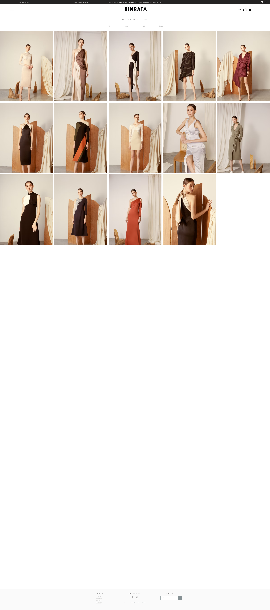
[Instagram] (137, 597)
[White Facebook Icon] (266, 2)
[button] (12, 9)
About (99, 596)
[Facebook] (132, 597)
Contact (98, 600)
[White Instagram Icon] (262, 2)
